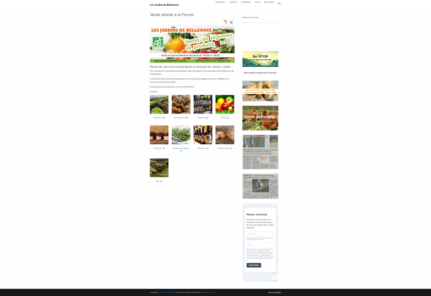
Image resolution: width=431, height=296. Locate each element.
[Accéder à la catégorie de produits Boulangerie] (181, 104)
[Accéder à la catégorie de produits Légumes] (159, 104)
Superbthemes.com (208, 292)
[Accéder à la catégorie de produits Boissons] (203, 134)
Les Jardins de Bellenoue (164, 4)
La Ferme (232, 2)
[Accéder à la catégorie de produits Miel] (159, 167)
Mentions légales (274, 292)
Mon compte (269, 2)
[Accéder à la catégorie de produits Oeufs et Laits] (225, 134)
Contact (257, 2)
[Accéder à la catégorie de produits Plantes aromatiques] (181, 134)
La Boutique (219, 2)
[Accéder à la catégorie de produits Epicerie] (203, 104)
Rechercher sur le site (250, 17)
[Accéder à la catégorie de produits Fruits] (225, 104)
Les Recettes (246, 2)
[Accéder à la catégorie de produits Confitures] (159, 134)
